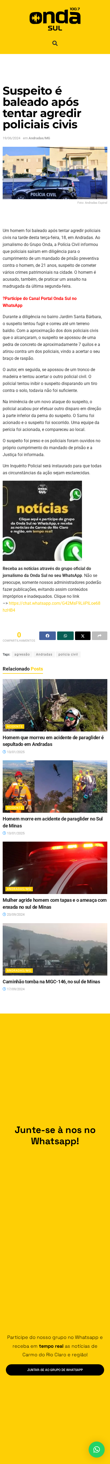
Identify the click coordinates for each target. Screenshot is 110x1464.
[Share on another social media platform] (99, 635)
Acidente (15, 726)
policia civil (68, 654)
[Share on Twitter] (83, 635)
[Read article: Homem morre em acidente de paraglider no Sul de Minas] (55, 786)
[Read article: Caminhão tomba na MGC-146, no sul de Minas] (55, 949)
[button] (55, 43)
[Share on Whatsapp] (65, 635)
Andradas (44, 654)
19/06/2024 (11, 138)
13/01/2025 (15, 752)
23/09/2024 (15, 914)
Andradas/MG (39, 138)
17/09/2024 (15, 989)
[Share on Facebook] (47, 635)
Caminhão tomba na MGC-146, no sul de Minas (51, 981)
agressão (22, 654)
